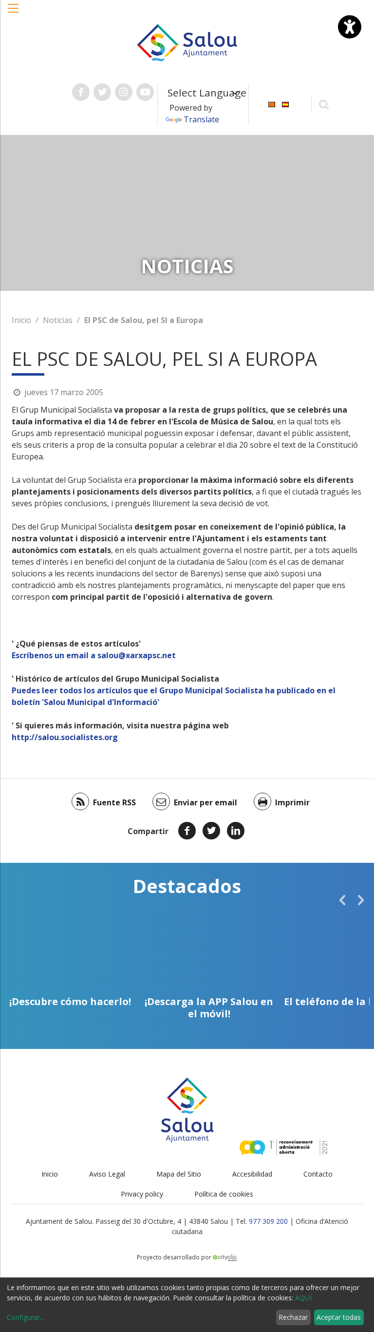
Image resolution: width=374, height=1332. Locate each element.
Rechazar (293, 1317)
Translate (201, 119)
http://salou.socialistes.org (65, 737)
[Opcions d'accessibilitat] (349, 27)
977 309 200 (268, 1221)
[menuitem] (272, 103)
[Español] (285, 103)
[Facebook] (187, 830)
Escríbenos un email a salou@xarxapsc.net (94, 655)
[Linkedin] (235, 830)
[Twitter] (211, 830)
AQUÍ (303, 1297)
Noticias (58, 320)
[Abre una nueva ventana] (81, 92)
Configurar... (25, 1317)
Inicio (21, 320)
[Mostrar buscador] (324, 104)
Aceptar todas (339, 1317)
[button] (13, 13)
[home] (187, 42)
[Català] (271, 103)
